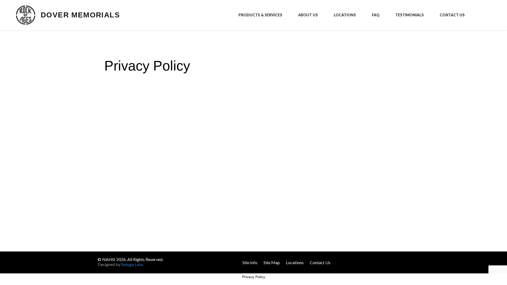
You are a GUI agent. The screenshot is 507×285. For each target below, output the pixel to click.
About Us (308, 15)
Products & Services (260, 15)
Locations (345, 15)
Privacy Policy (253, 277)
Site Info (249, 262)
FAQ (375, 15)
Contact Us (452, 15)
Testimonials (409, 15)
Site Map (272, 262)
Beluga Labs (132, 264)
